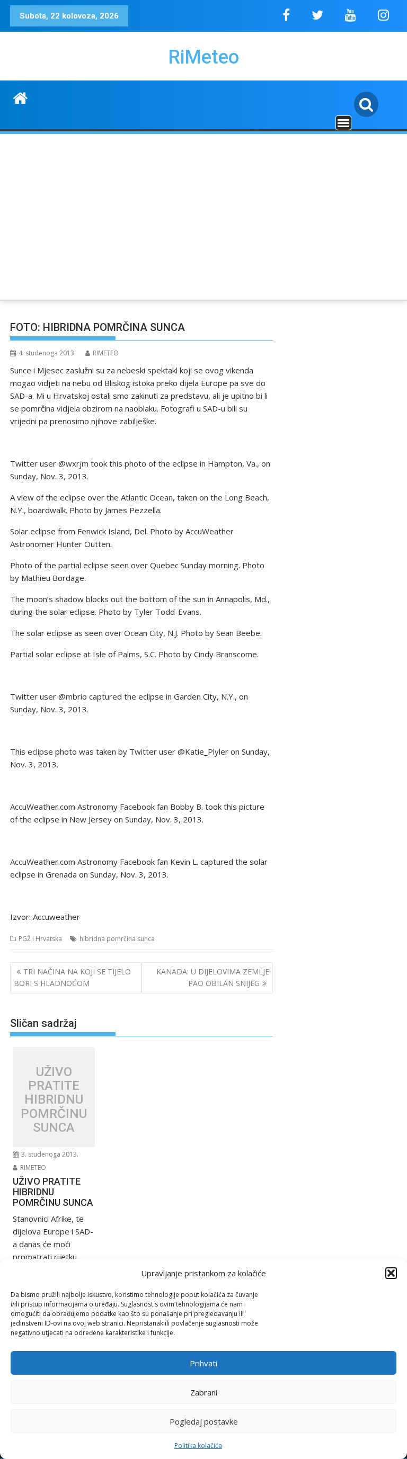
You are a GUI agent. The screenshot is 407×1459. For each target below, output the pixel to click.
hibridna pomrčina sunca (117, 938)
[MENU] (343, 122)
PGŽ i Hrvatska (40, 938)
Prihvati (203, 1363)
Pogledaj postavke (204, 1421)
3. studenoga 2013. (49, 1154)
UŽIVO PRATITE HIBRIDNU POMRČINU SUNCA (54, 1100)
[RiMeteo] (20, 96)
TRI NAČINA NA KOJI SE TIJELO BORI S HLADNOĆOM (72, 977)
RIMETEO (106, 352)
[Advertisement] (203, 215)
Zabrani (203, 1392)
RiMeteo (203, 57)
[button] (391, 1273)
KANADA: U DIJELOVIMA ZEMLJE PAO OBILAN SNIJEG (212, 977)
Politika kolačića (198, 1445)
